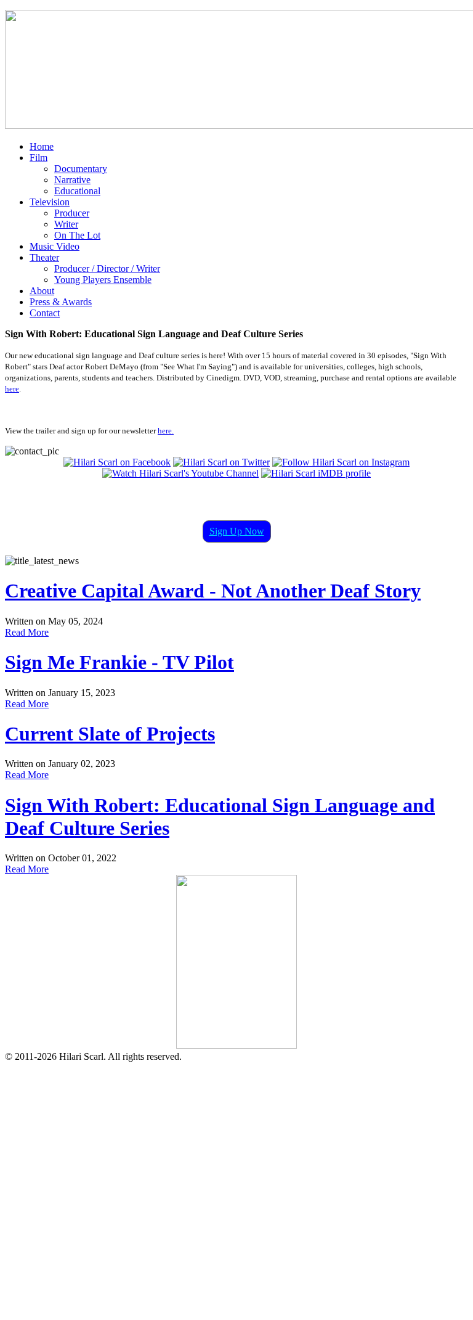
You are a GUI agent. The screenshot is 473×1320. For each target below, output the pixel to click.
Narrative (72, 179)
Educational (77, 191)
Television (50, 202)
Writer (66, 224)
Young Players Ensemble (103, 279)
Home (42, 146)
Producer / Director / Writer (107, 268)
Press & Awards (61, 302)
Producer (71, 213)
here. (166, 430)
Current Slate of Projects (110, 734)
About (42, 290)
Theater (44, 257)
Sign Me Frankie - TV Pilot (119, 662)
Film (38, 157)
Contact (45, 313)
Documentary (80, 168)
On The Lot (77, 235)
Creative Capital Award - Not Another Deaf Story (213, 591)
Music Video (54, 246)
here (12, 388)
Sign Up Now (236, 531)
